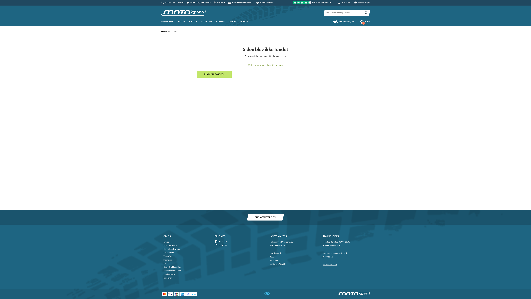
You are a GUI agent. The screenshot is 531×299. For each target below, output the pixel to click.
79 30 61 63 (328, 257)
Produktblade (169, 274)
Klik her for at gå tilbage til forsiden (265, 65)
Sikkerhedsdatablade (172, 270)
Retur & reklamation (172, 267)
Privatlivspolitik (170, 245)
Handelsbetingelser (171, 249)
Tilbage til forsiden (214, 74)
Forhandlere (168, 252)
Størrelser (167, 260)
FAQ (165, 263)
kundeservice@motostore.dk (335, 253)
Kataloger (167, 278)
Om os (166, 242)
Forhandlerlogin (363, 3)
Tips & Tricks (168, 256)
